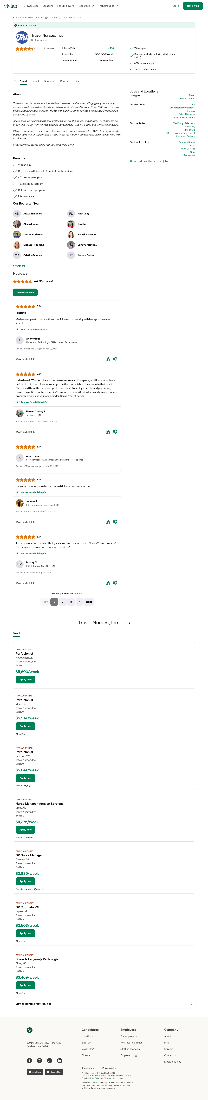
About (23, 81)
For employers (128, 1036)
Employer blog (128, 1055)
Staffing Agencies (48, 17)
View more (19, 265)
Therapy (191, 110)
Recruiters (50, 81)
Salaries (86, 1042)
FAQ (166, 1042)
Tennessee (189, 155)
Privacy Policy (94, 1078)
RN (193, 104)
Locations (47, 5)
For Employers (65, 5)
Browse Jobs (31, 5)
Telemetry (190, 126)
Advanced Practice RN (184, 117)
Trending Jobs (106, 5)
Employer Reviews (23, 17)
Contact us (170, 1055)
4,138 (111, 48)
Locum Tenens (187, 98)
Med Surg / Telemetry (184, 123)
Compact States (187, 142)
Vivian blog (88, 1049)
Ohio (192, 151)
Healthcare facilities (131, 1042)
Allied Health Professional (182, 107)
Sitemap (86, 1055)
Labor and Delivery (185, 136)
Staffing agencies (130, 1049)
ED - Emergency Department (180, 133)
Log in (175, 5)
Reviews (65, 81)
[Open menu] (15, 81)
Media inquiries (172, 1061)
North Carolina (188, 148)
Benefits (35, 81)
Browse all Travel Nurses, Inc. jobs (149, 161)
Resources (84, 5)
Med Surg (190, 129)
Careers (168, 1049)
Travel (192, 95)
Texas (192, 145)
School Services (187, 114)
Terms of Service (111, 1078)
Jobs (76, 81)
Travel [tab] (16, 633)
